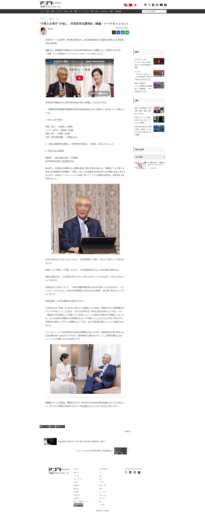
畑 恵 (50, 29)
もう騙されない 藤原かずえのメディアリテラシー (156, 164)
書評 (111, 11)
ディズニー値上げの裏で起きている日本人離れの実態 (143, 64)
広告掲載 (76, 492)
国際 (75, 11)
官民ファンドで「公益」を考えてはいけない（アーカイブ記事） (143, 120)
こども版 (101, 504)
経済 (52, 11)
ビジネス (59, 11)
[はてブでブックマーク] (123, 32)
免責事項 (76, 498)
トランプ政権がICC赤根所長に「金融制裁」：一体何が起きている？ (143, 88)
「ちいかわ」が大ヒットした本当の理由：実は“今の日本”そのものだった (143, 76)
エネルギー (104, 11)
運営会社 (76, 488)
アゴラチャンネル (141, 59)
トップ (42, 11)
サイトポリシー (78, 479)
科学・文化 (94, 11)
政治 (47, 11)
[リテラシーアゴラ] (140, 166)
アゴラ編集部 (151, 168)
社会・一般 (68, 11)
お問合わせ (77, 495)
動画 (137, 52)
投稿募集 (118, 11)
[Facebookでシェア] (118, 32)
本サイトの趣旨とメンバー (81, 501)
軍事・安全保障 (140, 83)
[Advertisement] (92, 5)
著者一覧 (76, 472)
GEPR (75, 482)
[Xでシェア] (114, 32)
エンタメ (86, 11)
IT (80, 11)
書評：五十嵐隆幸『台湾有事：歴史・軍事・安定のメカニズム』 (143, 110)
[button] (164, 11)
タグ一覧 (76, 475)
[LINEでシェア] (127, 32)
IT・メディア (103, 492)
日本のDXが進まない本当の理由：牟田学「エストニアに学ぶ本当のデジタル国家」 (143, 131)
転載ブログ (61, 426)
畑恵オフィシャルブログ (94, 406)
